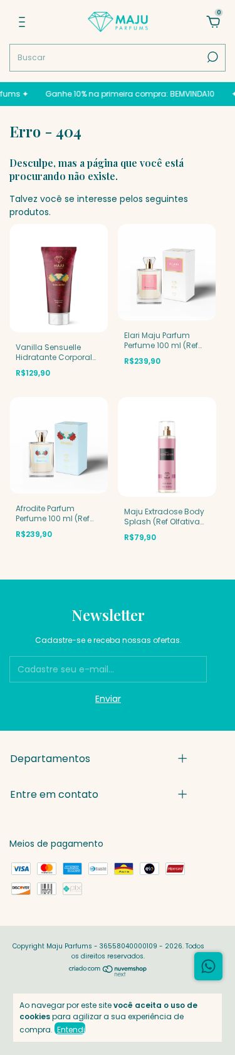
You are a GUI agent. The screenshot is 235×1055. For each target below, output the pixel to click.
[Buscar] (211, 57)
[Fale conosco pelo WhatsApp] (208, 966)
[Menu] (21, 23)
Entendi (71, 1029)
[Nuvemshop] (108, 973)
